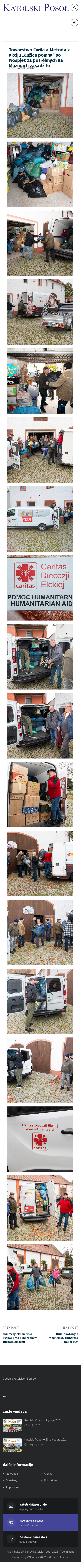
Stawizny (11, 1480)
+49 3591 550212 (31, 1521)
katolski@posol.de (33, 1504)
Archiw (48, 1473)
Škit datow (50, 1480)
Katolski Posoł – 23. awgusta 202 (45, 1439)
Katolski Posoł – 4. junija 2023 (42, 1420)
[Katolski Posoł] (36, 7)
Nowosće (12, 1473)
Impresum (12, 1487)
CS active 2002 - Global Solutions (48, 1557)
